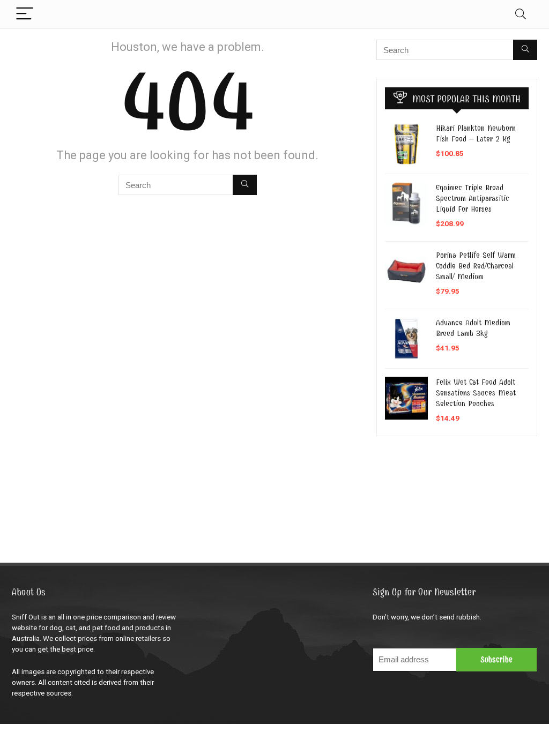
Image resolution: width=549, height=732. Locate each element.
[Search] (520, 14)
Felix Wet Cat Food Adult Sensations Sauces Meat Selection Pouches (476, 392)
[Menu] (25, 14)
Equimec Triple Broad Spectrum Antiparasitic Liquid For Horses (472, 198)
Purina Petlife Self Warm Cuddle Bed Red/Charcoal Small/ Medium (476, 265)
